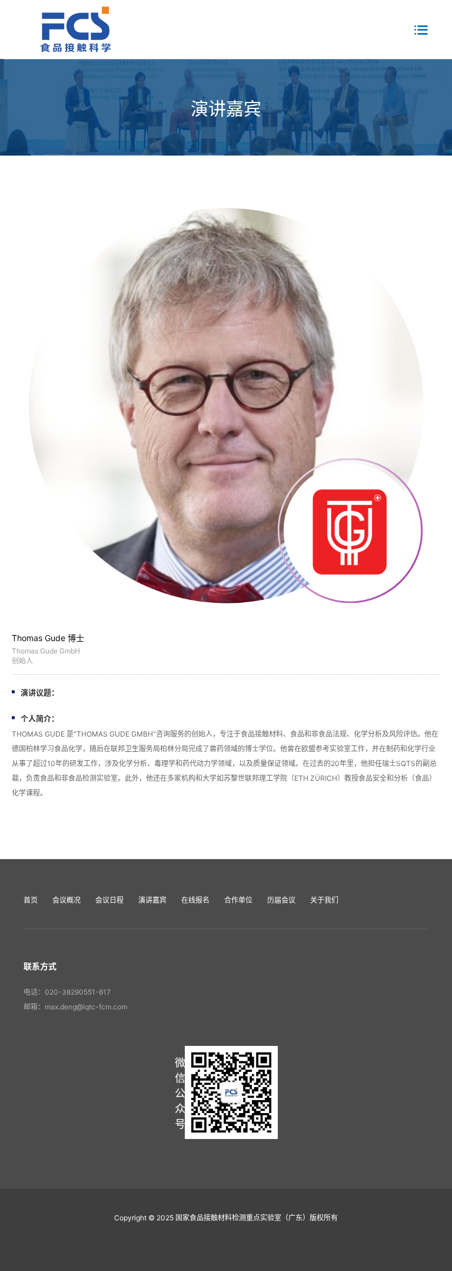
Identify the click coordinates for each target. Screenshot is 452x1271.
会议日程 (109, 900)
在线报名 (195, 900)
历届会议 (281, 900)
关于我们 (324, 900)
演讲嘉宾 (152, 900)
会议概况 (66, 900)
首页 (31, 900)
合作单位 (238, 900)
